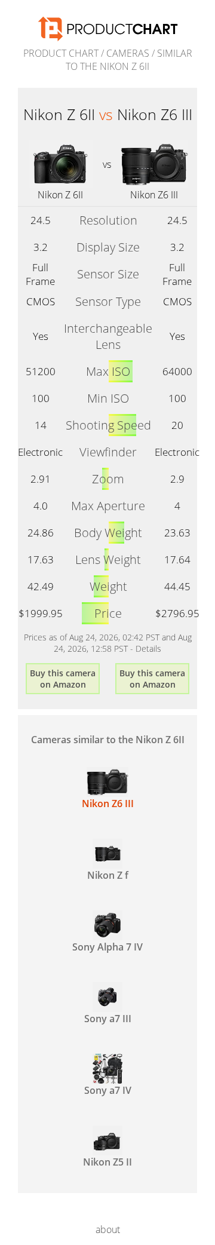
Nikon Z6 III (154, 194)
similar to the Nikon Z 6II (129, 60)
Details (148, 648)
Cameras (127, 53)
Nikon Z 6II (60, 194)
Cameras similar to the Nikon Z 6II (108, 739)
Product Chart (61, 53)
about (108, 1229)
